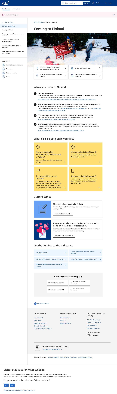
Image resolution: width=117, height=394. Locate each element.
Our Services (9, 22)
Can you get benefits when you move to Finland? (13, 35)
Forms (8, 77)
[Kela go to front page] (5, 3)
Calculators (9, 69)
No (12, 385)
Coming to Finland (8, 26)
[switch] (88, 335)
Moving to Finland (7, 30)
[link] (6, 9)
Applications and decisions (14, 65)
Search (86, 3)
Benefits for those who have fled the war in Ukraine (13, 52)
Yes (6, 385)
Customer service (11, 73)
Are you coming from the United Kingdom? (11, 46)
